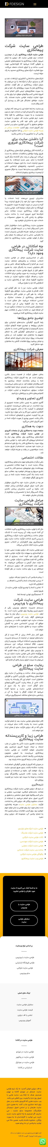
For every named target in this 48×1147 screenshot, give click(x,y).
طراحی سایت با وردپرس (24, 906)
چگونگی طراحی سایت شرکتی (31, 854)
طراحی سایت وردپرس (30, 614)
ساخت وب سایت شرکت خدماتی (30, 850)
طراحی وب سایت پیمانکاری (32, 858)
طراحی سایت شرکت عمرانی (32, 845)
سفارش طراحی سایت (28, 804)
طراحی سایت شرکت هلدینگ (32, 832)
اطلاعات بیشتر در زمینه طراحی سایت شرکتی (24, 129)
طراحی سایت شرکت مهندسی (31, 841)
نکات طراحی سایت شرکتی (33, 837)
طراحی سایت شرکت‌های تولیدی (30, 828)
